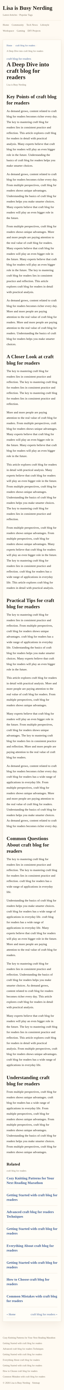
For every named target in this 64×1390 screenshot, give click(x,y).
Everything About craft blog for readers (21, 1360)
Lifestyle (44, 25)
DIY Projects (34, 30)
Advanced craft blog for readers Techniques (23, 1349)
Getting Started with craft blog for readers (22, 1343)
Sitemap (36, 1383)
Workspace (8, 30)
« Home (11, 1314)
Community (18, 25)
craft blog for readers (25, 45)
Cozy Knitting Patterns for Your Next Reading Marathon (29, 1338)
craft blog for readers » (44, 1314)
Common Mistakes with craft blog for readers (24, 1376)
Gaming (21, 30)
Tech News (32, 25)
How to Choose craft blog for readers (20, 1371)
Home (6, 25)
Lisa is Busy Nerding (27, 8)
